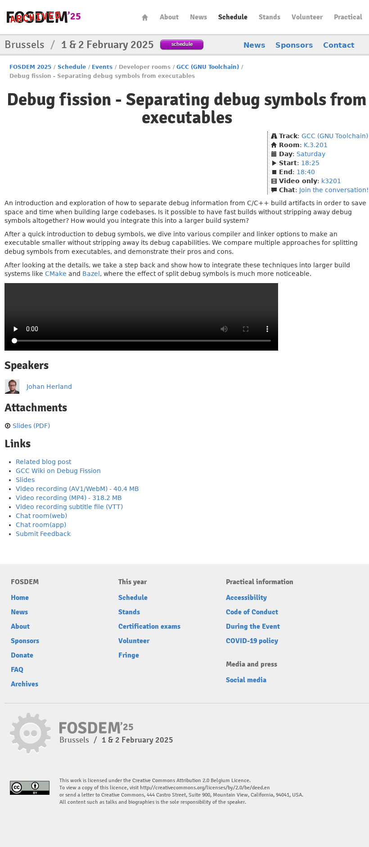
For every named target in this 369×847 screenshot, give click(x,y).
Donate (22, 655)
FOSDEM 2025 (30, 67)
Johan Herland (49, 386)
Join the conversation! (334, 190)
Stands (269, 17)
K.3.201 (316, 145)
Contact (339, 45)
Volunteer (307, 17)
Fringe (128, 655)
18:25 (310, 163)
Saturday (311, 154)
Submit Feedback (43, 533)
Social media (246, 680)
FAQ (17, 669)
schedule (182, 44)
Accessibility (246, 597)
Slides (25, 479)
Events (102, 67)
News (198, 17)
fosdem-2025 (44, 17)
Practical (348, 17)
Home (144, 17)
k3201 (331, 181)
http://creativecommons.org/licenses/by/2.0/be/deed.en (205, 787)
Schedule (233, 17)
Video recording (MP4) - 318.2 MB (69, 497)
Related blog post (43, 461)
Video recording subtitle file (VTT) (69, 506)
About (169, 17)
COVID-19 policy (252, 640)
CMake (56, 273)
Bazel (91, 273)
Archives (24, 684)
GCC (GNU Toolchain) (207, 67)
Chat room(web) (41, 515)
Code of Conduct (252, 612)
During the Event (253, 626)
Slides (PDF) (31, 425)
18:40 (306, 172)
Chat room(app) (41, 524)
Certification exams (149, 626)
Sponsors (294, 45)
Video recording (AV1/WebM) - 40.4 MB (77, 488)
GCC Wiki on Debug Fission (58, 470)
